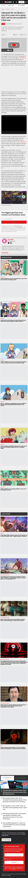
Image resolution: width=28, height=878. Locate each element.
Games (3, 9)
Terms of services (17, 226)
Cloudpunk (23, 58)
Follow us (16, 34)
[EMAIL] (11, 243)
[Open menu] (2, 2)
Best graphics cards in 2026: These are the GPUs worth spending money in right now (15, 807)
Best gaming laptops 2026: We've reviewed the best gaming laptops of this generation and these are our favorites (15, 799)
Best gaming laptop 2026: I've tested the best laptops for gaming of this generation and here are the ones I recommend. (14, 816)
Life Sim (7, 9)
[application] (14, 124)
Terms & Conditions (12, 868)
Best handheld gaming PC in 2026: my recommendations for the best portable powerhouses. (14, 824)
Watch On (4, 50)
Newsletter (24, 34)
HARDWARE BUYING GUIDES (7, 778)
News (3, 24)
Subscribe (21, 2)
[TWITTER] (9, 243)
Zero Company (21, 5)
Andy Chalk (9, 23)
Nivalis (12, 9)
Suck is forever (21, 142)
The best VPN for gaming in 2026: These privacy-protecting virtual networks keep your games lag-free (14, 792)
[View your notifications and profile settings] (13, 2)
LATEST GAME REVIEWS (20, 778)
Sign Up (14, 862)
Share (5, 34)
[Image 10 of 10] (23, 196)
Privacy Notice (19, 227)
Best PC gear (11, 5)
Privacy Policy (18, 867)
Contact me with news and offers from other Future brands (14, 858)
